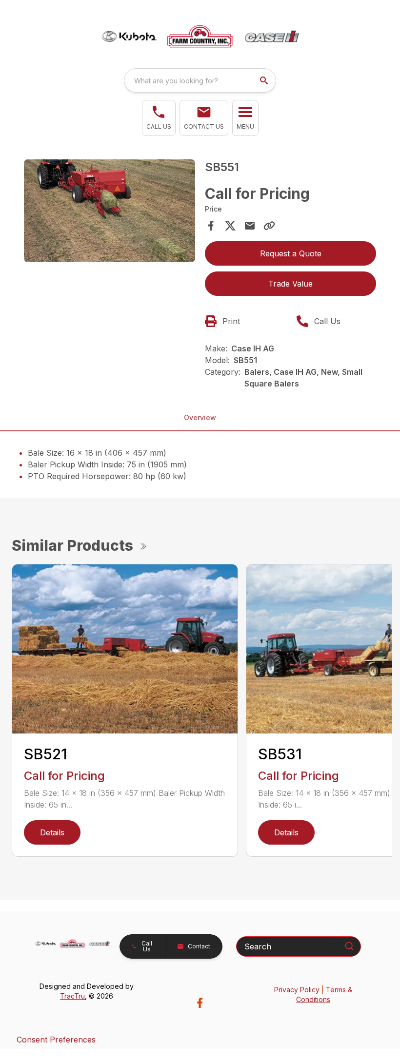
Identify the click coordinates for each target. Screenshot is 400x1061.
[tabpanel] (109, 212)
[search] (265, 80)
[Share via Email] (250, 225)
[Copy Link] (269, 225)
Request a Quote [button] (290, 253)
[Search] (349, 946)
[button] (159, 118)
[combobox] (200, 80)
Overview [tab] (200, 417)
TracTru (72, 996)
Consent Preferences (56, 1039)
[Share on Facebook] (211, 225)
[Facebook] (200, 1003)
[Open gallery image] (109, 210)
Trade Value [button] (290, 284)
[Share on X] (230, 225)
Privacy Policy (297, 989)
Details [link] (52, 832)
